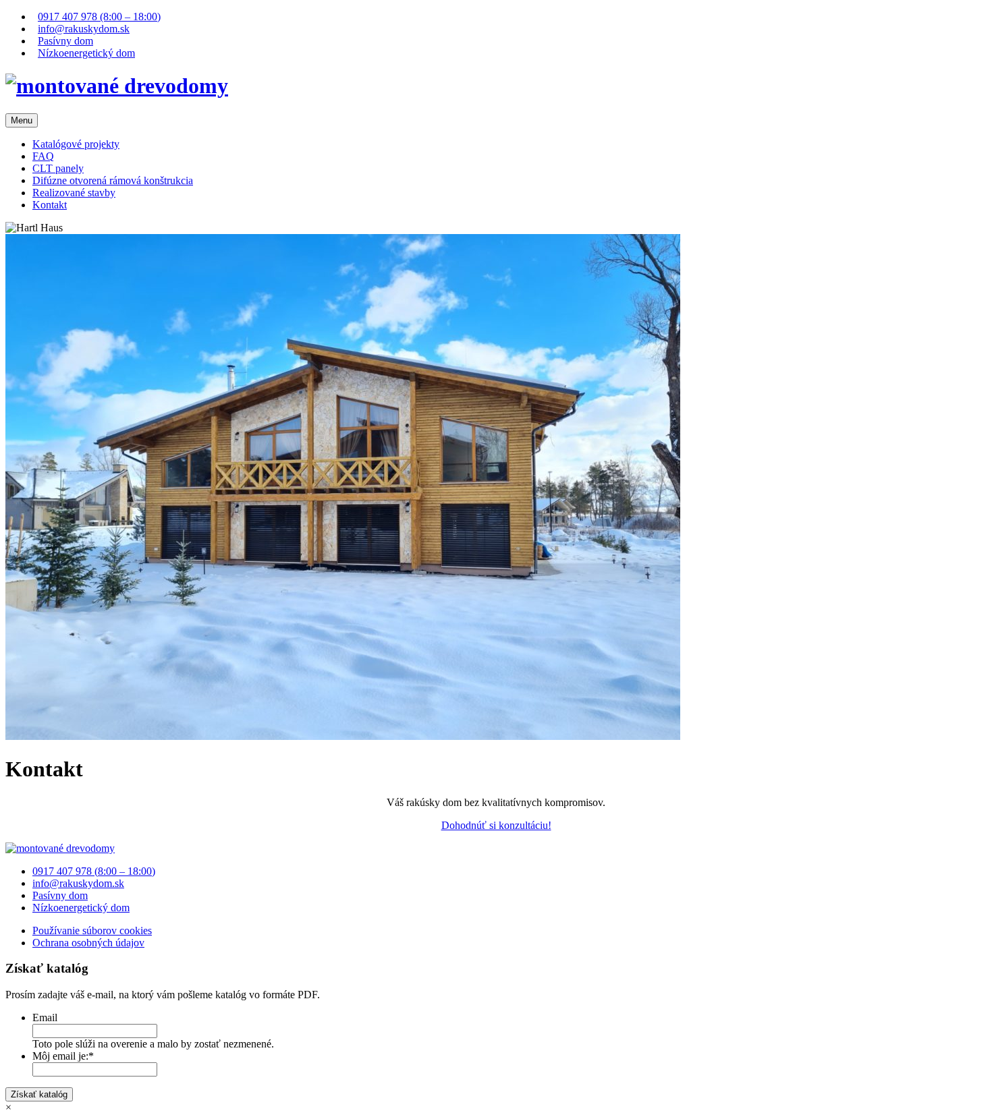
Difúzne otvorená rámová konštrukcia (112, 180)
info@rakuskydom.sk (84, 28)
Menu (21, 120)
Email (44, 1017)
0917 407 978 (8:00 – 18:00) (99, 16)
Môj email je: (63, 1056)
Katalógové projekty (75, 144)
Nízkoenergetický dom (86, 53)
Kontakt (49, 204)
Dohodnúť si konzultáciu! (496, 825)
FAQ (43, 156)
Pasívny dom (65, 41)
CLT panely (58, 168)
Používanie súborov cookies (92, 930)
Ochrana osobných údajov (88, 942)
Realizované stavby (73, 192)
